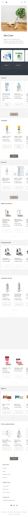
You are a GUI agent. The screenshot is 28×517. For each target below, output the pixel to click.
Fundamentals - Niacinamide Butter (18, 259)
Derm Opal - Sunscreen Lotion (6, 340)
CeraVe (6, 65)
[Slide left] (11, 71)
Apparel (4, 468)
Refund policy (24, 512)
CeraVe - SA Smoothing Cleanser (18, 94)
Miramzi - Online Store (9, 512)
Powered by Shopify (16, 512)
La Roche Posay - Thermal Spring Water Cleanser (18, 295)
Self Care (5, 477)
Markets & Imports (7, 474)
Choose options (7, 104)
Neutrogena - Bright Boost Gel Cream (18, 369)
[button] (2, 2)
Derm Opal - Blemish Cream (20, 340)
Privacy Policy (6, 486)
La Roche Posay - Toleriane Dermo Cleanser (6, 295)
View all (14, 114)
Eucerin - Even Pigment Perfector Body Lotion (6, 179)
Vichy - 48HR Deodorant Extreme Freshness (6, 441)
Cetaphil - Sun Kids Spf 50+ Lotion (6, 137)
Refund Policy (6, 489)
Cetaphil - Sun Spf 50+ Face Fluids (18, 137)
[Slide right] (16, 71)
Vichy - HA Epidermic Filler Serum (17, 441)
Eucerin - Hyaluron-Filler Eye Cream (18, 179)
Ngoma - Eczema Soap (6, 405)
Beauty (4, 471)
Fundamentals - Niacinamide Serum (6, 259)
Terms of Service (6, 492)
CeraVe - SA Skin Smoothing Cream (6, 94)
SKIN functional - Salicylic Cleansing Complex (18, 220)
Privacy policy (11, 514)
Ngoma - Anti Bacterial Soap (17, 405)
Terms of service (18, 514)
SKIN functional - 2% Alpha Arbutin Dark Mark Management (6, 221)
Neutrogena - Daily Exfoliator (6, 369)
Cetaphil (18, 65)
